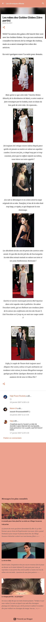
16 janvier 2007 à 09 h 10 (19, 402)
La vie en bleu (6, 560)
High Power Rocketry (18, 396)
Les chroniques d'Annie (15, 3)
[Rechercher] (43, 3)
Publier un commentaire (12, 438)
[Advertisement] (23, 468)
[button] (4, 27)
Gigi (11, 421)
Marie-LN (13, 408)
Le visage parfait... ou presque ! (12, 596)
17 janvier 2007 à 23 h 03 (19, 433)
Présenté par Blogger (24, 619)
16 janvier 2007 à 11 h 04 (19, 415)
